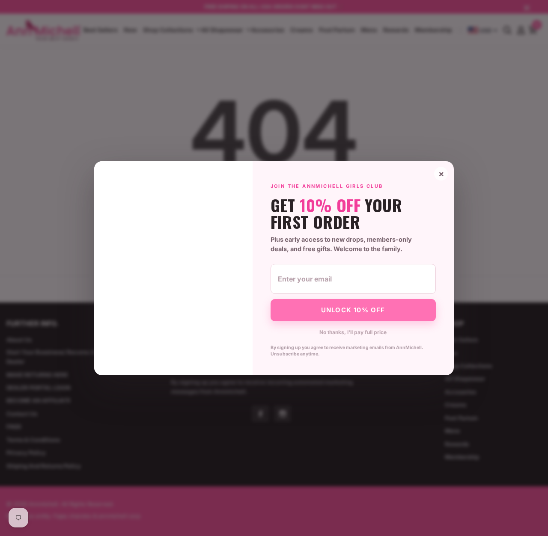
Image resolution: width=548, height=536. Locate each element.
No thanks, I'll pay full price (353, 332)
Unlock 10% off (353, 310)
